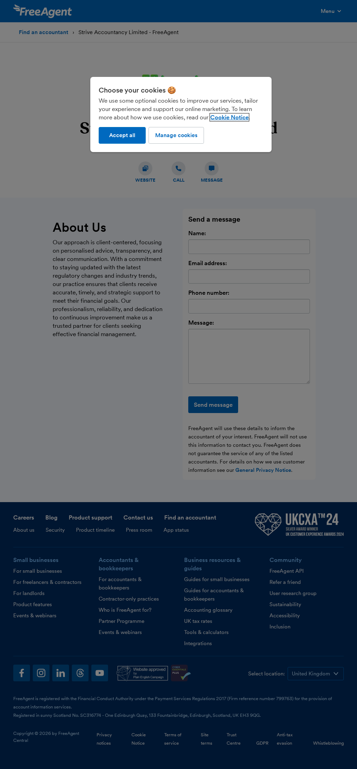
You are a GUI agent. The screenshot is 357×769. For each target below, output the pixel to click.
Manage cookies (176, 135)
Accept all (122, 135)
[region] (181, 114)
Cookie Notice (229, 117)
